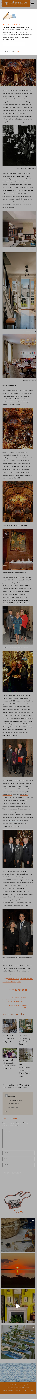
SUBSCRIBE (8, 51)
